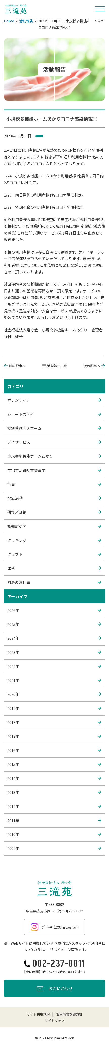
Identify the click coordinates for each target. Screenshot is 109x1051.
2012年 (13, 806)
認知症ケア (16, 526)
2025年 (13, 624)
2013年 (13, 792)
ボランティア (18, 400)
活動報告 (26, 20)
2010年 (13, 834)
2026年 (13, 610)
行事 (11, 484)
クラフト (15, 554)
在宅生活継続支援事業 (26, 470)
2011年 (13, 820)
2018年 (13, 722)
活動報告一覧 (57, 365)
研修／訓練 (16, 512)
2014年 (13, 778)
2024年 (13, 638)
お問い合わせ (60, 988)
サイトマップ (54, 1020)
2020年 (13, 694)
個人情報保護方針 (69, 1014)
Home (9, 20)
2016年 (13, 750)
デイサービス (18, 442)
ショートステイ (20, 414)
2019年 (13, 708)
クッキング (16, 540)
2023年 (13, 652)
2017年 (13, 736)
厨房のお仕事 (18, 582)
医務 (11, 568)
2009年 (13, 848)
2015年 (13, 764)
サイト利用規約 (38, 1014)
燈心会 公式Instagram (60, 927)
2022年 (13, 666)
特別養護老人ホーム (24, 428)
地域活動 (15, 498)
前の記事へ (17, 365)
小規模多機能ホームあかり (30, 456)
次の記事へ (92, 365)
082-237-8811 (58, 963)
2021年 (13, 680)
